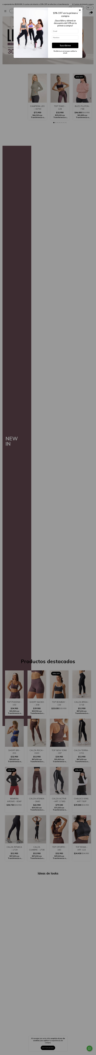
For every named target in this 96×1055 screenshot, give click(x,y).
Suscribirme (65, 45)
